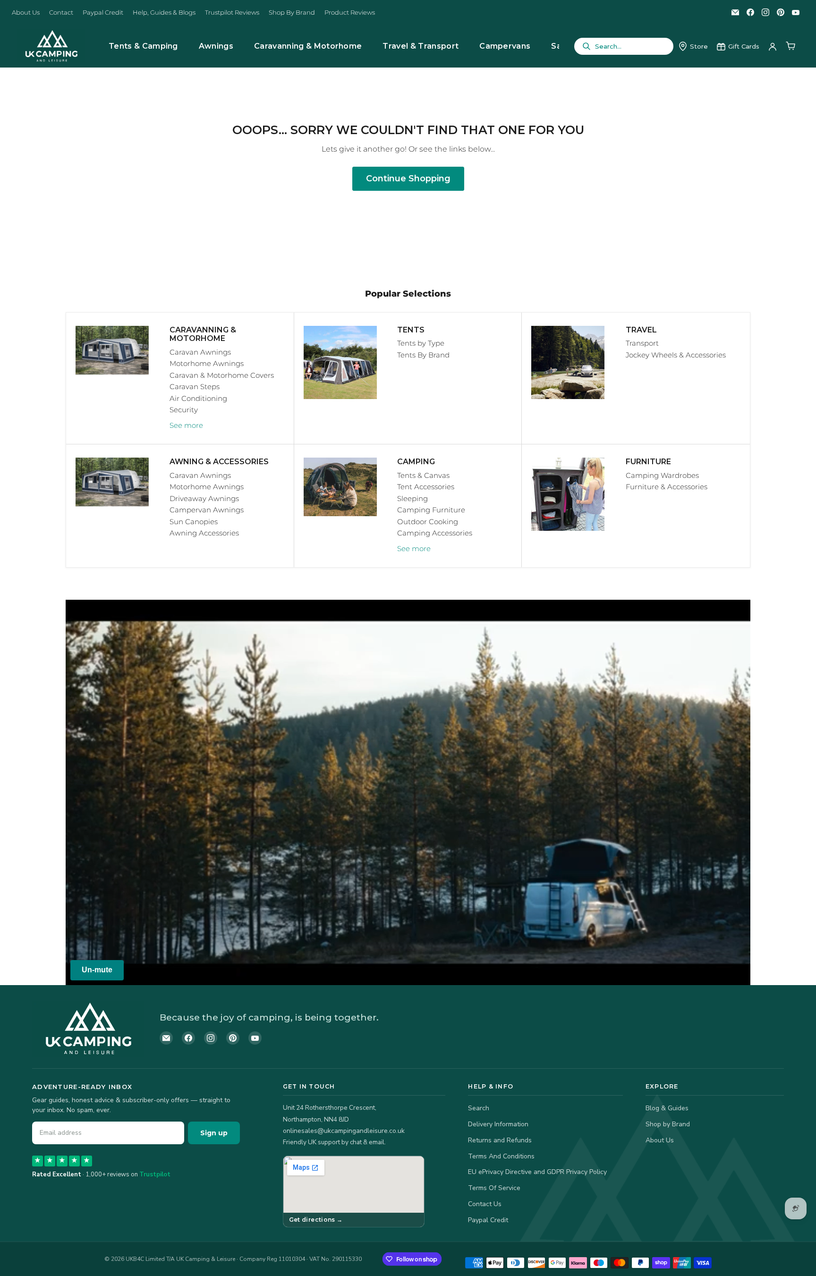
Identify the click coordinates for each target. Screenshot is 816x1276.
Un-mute (97, 970)
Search (478, 1108)
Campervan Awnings (207, 509)
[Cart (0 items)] (790, 46)
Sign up (214, 1133)
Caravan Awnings (200, 352)
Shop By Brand (292, 12)
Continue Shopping (408, 178)
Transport (642, 343)
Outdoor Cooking (427, 521)
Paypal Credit (103, 12)
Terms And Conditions (501, 1156)
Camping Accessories (434, 532)
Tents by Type (420, 343)
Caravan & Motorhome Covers (222, 375)
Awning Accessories (204, 532)
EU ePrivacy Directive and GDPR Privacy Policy (537, 1171)
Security (184, 409)
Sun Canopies (194, 521)
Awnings (216, 46)
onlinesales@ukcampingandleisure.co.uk (344, 1130)
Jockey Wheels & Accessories (676, 354)
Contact (61, 12)
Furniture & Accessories (666, 486)
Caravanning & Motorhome (308, 46)
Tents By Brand (423, 354)
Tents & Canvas (423, 475)
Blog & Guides (667, 1108)
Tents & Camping (143, 46)
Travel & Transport (420, 46)
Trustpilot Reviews (232, 12)
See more (186, 425)
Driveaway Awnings (204, 498)
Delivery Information (498, 1124)
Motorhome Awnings (207, 363)
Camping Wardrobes (662, 475)
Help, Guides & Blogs (164, 12)
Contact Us (485, 1203)
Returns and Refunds (500, 1140)
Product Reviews (349, 12)
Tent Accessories (425, 486)
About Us (26, 12)
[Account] (772, 46)
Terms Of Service (494, 1187)
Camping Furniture (431, 509)
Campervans (504, 46)
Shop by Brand (668, 1124)
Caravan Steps (195, 386)
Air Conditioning (198, 398)
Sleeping (412, 498)
